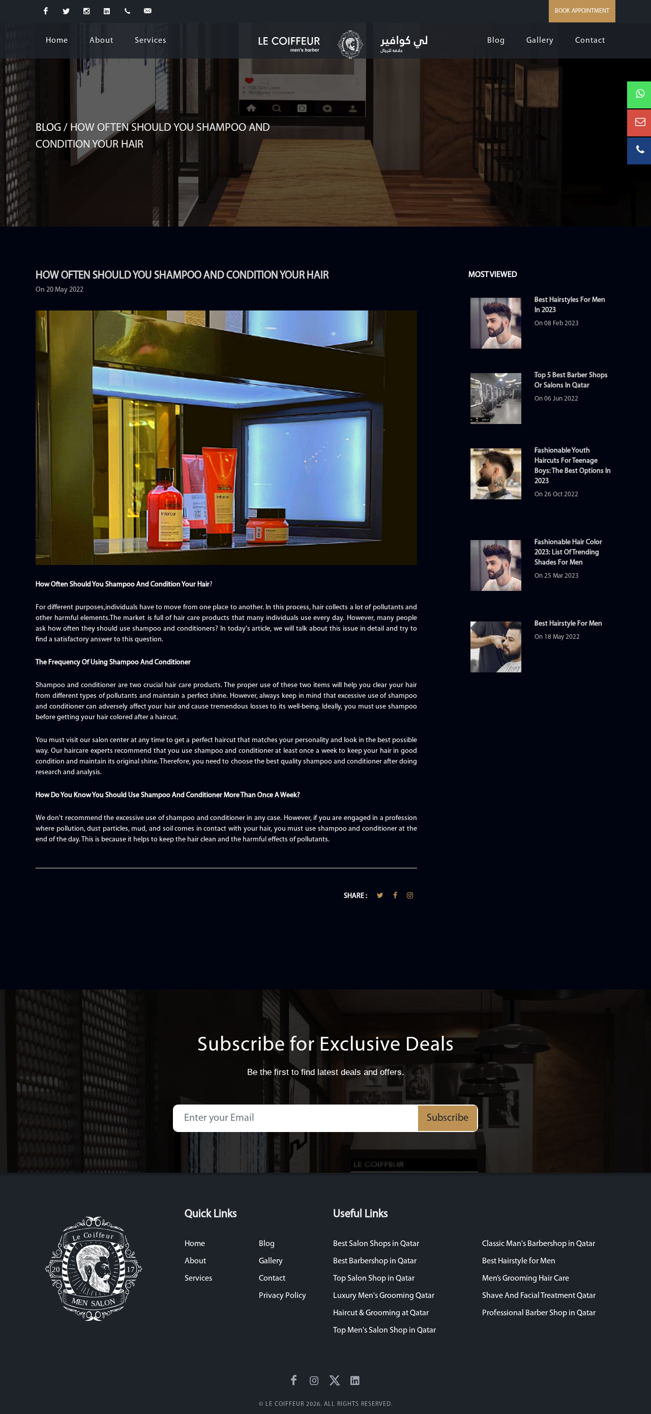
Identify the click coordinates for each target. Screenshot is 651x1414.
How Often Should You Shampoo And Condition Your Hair (182, 275)
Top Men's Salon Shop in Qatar (384, 1330)
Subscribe (447, 1118)
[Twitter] (66, 11)
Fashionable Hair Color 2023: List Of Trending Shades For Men (568, 553)
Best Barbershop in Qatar (375, 1261)
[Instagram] (86, 11)
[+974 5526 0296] (127, 11)
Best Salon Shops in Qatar (376, 1244)
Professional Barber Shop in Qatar (539, 1313)
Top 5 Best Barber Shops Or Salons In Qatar (571, 380)
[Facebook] (46, 11)
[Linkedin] (107, 11)
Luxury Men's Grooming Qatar (383, 1296)
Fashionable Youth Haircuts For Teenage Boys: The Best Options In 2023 (573, 466)
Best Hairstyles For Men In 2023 (570, 305)
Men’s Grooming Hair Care (525, 1279)
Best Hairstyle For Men (568, 624)
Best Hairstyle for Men (518, 1261)
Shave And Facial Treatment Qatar (539, 1296)
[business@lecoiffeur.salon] (147, 11)
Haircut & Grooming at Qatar (381, 1313)
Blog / (53, 128)
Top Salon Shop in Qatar (374, 1279)
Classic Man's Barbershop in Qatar (538, 1244)
